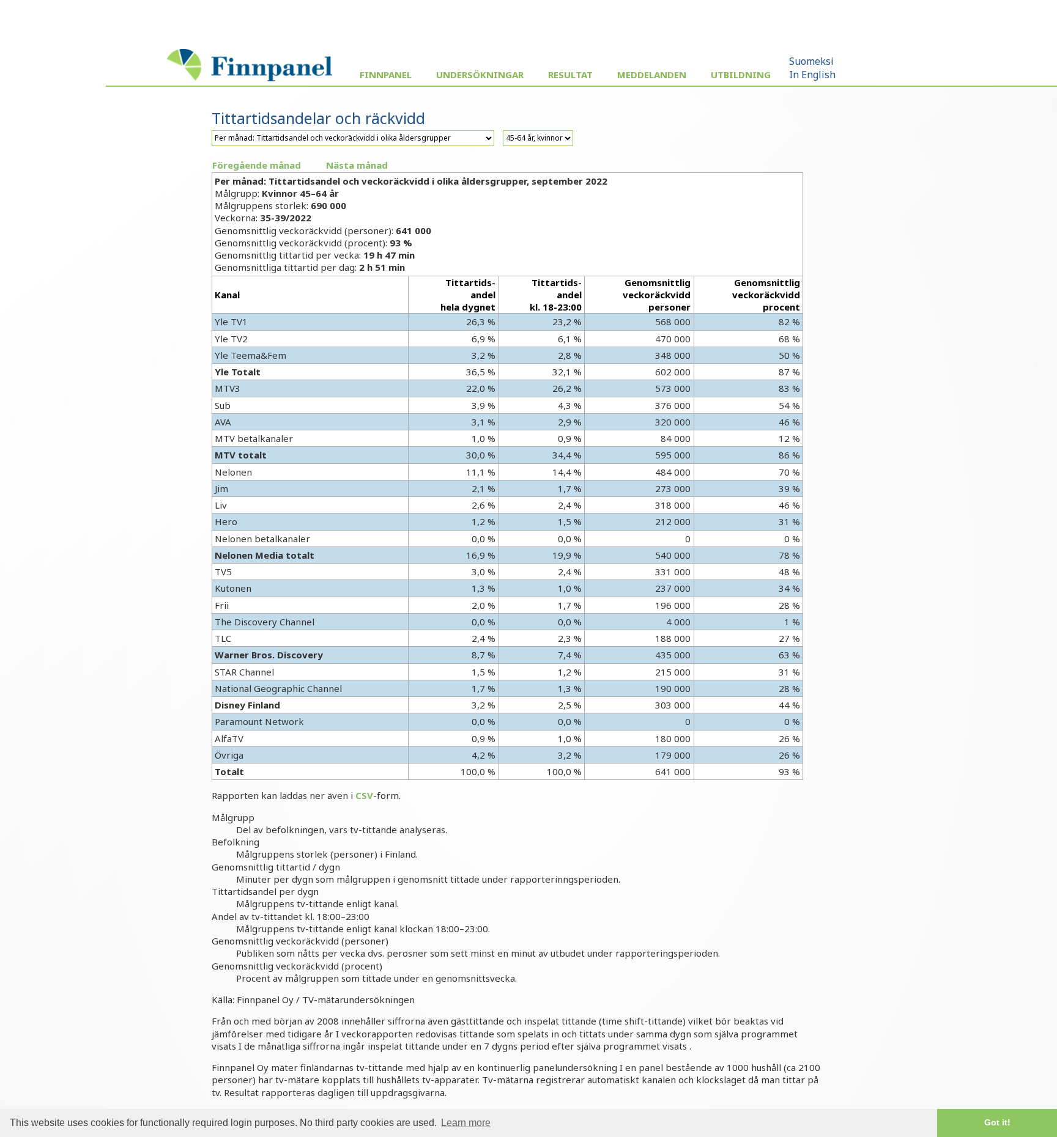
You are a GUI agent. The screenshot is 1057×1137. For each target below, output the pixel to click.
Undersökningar (480, 74)
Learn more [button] (466, 1122)
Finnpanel (386, 74)
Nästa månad (357, 165)
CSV (364, 795)
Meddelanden (651, 74)
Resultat (570, 74)
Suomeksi (811, 61)
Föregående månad (256, 165)
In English (812, 74)
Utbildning (741, 74)
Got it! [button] (997, 1122)
